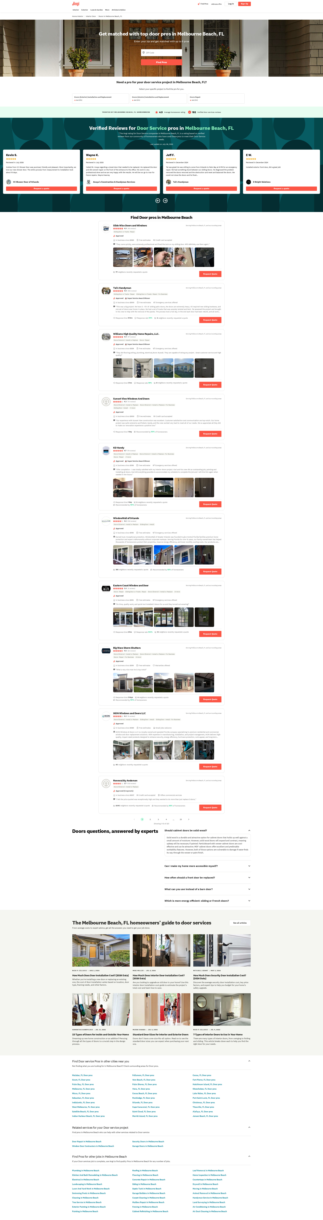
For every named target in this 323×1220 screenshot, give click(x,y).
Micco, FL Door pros (81, 1093)
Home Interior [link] (77, 16)
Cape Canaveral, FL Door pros (146, 1107)
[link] (8, 182)
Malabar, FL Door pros (82, 1075)
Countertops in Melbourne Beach (207, 1179)
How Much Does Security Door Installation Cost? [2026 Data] (219, 977)
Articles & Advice (118, 10)
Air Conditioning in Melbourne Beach (209, 1207)
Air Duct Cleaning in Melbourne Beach (210, 1211)
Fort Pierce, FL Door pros (204, 1079)
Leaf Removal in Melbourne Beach (208, 1170)
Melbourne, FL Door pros (83, 1089)
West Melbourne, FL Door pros (86, 1107)
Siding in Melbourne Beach (144, 1184)
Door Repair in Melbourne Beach (86, 1141)
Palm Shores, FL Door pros (144, 1084)
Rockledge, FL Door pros (143, 1098)
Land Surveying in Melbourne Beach (209, 1202)
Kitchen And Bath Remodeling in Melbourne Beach (95, 1175)
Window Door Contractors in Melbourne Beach (93, 1146)
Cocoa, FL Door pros (202, 1075)
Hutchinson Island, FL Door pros (207, 1084)
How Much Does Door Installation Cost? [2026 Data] (100, 975)
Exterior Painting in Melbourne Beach (89, 1207)
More (107, 10)
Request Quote (210, 274)
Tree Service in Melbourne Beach (86, 1202)
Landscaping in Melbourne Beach (87, 1184)
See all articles (240, 923)
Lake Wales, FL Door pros (204, 1093)
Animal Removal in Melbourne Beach (209, 1193)
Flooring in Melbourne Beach (145, 1175)
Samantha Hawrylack (82, 1030)
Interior (76, 10)
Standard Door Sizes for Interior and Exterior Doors (161, 1034)
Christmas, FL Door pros (204, 1102)
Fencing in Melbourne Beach (145, 1207)
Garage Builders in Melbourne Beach (148, 1193)
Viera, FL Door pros (141, 1089)
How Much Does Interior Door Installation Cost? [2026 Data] (158, 977)
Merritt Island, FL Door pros (145, 1116)
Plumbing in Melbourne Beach (85, 1170)
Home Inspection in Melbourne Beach (209, 1175)
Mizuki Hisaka (139, 1030)
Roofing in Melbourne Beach (145, 1170)
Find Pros (161, 62)
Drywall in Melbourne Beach (205, 1184)
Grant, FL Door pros (81, 1079)
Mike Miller (138, 971)
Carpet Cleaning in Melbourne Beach (148, 1197)
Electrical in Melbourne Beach (85, 1179)
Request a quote (41, 188)
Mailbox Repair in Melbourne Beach (148, 1202)
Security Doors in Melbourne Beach (148, 1141)
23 (181, 819)
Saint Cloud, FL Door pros (144, 1111)
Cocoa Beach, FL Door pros (144, 1093)
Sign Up (244, 3)
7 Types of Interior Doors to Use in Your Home (218, 1034)
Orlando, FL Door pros (142, 1102)
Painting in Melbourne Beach (85, 1211)
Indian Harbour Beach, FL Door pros (88, 1116)
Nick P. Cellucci (79, 971)
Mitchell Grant (200, 971)
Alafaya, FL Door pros (203, 1111)
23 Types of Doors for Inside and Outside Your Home (100, 1034)
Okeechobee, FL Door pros (205, 1089)
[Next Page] (188, 819)
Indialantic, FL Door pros (83, 1102)
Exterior (84, 10)
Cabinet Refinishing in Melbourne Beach (150, 1211)
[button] (123, 257)
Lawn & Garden (96, 10)
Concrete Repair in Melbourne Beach (148, 1179)
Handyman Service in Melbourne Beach (210, 1197)
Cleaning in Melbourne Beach (85, 1197)
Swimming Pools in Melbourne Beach (89, 1193)
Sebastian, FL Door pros (83, 1098)
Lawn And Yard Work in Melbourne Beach (91, 1188)
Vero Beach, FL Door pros (143, 1079)
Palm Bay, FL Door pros (83, 1084)
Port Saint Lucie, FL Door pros (206, 1098)
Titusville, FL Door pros (203, 1107)
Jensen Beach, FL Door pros (205, 1116)
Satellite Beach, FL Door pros (85, 1111)
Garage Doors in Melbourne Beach (147, 1146)
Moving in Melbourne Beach (205, 1188)
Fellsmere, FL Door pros (143, 1075)
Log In (231, 3)
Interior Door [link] (91, 16)
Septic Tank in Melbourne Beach (146, 1188)
